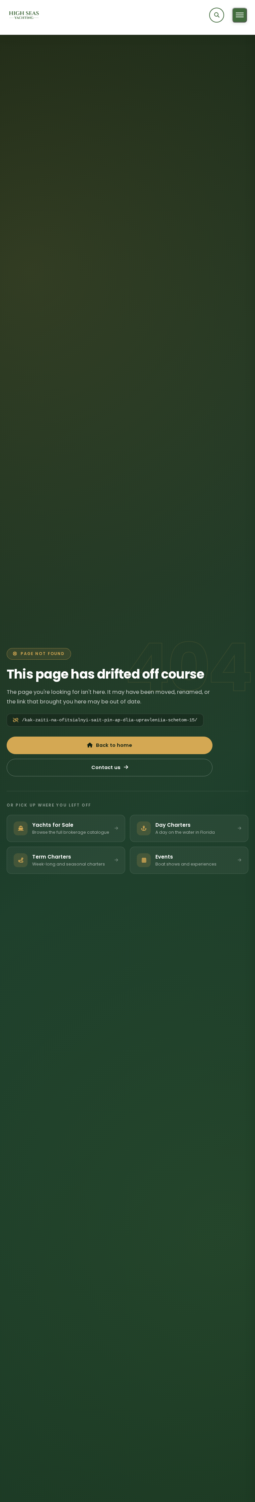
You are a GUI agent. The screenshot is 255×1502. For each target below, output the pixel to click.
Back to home (114, 745)
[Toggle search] (216, 15)
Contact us (106, 767)
